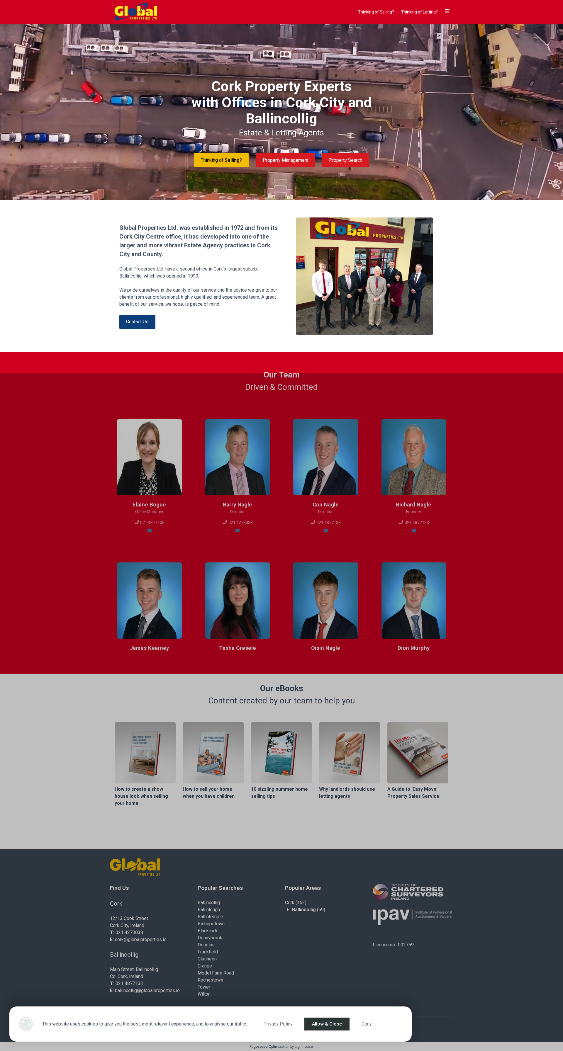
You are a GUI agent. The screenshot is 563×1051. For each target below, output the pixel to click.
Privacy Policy (278, 1024)
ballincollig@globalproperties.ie (147, 990)
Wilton (204, 994)
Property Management (285, 160)
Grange (205, 966)
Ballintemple (210, 916)
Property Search (345, 160)
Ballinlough (209, 909)
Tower (204, 987)
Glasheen (207, 959)
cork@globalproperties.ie (141, 939)
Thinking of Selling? (376, 12)
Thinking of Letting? (419, 12)
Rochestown (210, 980)
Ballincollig (209, 902)
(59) (308, 909)
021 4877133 (152, 522)
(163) (295, 902)
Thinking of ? (221, 160)
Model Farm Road (216, 973)
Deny (366, 1024)
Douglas (206, 945)
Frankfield (208, 952)
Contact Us (137, 321)
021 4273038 (240, 522)
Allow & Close (327, 1024)
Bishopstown (211, 923)
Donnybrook (210, 938)
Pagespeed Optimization (269, 1047)
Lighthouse (304, 1047)
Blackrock (208, 930)
